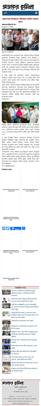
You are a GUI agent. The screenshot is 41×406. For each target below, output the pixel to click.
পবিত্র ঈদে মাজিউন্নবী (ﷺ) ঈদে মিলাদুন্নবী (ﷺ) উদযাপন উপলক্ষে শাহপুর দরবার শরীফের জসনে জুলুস (24, 307)
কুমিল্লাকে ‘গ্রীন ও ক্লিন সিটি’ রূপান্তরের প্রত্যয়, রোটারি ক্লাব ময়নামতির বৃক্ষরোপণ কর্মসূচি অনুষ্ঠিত (24, 334)
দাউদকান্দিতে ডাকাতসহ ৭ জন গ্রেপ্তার (22, 321)
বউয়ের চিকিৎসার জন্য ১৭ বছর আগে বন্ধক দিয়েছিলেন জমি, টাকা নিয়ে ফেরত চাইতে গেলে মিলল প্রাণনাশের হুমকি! (25, 315)
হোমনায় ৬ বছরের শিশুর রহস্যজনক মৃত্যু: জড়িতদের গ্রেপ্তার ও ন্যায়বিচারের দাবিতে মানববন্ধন (23, 293)
